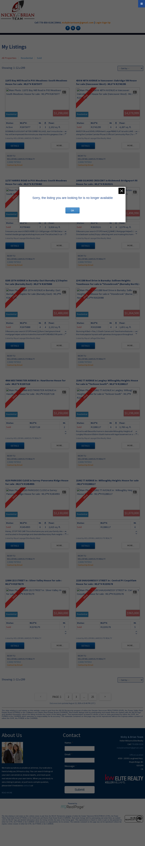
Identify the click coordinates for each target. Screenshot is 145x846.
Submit (80, 789)
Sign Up (106, 22)
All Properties (9, 58)
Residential (27, 58)
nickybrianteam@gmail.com (78, 22)
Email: (68, 754)
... (84, 696)
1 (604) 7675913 (14, 162)
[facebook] (67, 27)
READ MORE (7, 792)
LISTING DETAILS (14, 146)
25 (92, 696)
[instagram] (77, 27)
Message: (70, 766)
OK (72, 210)
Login (98, 22)
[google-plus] (72, 27)
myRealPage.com (73, 807)
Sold (39, 58)
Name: (68, 742)
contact (26, 785)
